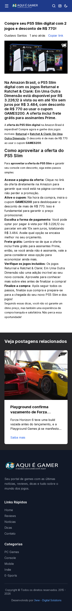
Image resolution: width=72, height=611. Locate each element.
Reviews (10, 516)
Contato (10, 533)
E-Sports (10, 575)
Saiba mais (17, 437)
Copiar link (55, 35)
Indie (7, 569)
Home (8, 510)
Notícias (10, 522)
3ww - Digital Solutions (47, 600)
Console (10, 558)
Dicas (8, 527)
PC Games (11, 552)
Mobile (9, 564)
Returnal (21, 133)
